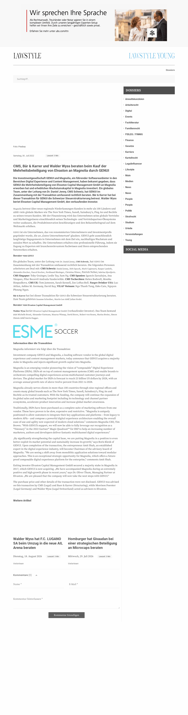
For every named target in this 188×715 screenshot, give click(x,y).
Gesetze (129, 146)
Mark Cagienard (89, 268)
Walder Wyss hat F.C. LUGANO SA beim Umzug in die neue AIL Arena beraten (38, 543)
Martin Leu (59, 299)
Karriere (129, 152)
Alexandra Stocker (21, 272)
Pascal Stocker (38, 272)
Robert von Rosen (88, 314)
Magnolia (65, 178)
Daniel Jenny (62, 268)
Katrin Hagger (31, 318)
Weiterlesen (18, 563)
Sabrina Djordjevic (106, 272)
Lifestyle (129, 169)
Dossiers (170, 70)
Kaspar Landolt (105, 268)
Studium (129, 222)
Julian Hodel (75, 299)
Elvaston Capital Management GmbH (44, 305)
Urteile (128, 228)
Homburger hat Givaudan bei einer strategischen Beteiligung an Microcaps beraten (92, 543)
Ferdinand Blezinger (55, 272)
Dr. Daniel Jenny (67, 261)
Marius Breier (103, 314)
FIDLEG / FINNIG (134, 134)
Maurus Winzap (59, 314)
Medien (129, 181)
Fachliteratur (132, 122)
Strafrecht (130, 216)
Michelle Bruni (24, 314)
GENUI (50, 178)
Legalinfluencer (133, 163)
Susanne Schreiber (44, 299)
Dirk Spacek (74, 268)
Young (128, 240)
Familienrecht (132, 128)
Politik (128, 210)
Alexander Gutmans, (41, 314)
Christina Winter (72, 272)
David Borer (72, 314)
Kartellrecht (131, 157)
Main (128, 175)
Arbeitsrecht (131, 105)
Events (128, 116)
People (129, 199)
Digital (128, 110)
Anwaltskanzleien (134, 99)
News (128, 187)
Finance (129, 140)
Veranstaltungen (134, 234)
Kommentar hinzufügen (66, 615)
